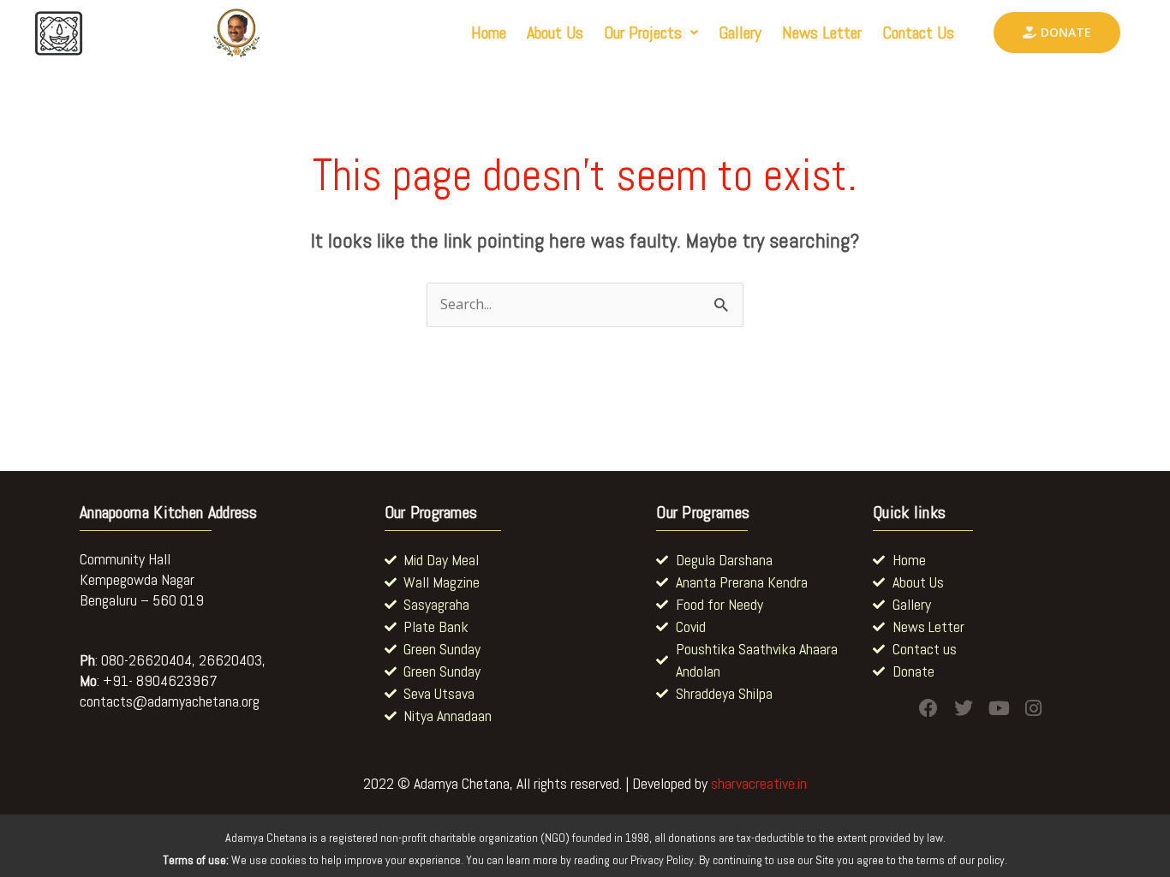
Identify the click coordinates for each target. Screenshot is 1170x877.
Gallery (740, 32)
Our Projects (643, 32)
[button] (651, 32)
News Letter (822, 32)
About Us (555, 32)
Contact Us (918, 32)
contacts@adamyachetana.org (170, 701)
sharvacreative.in (759, 783)
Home (488, 32)
